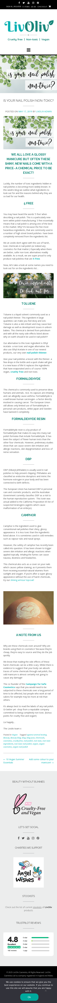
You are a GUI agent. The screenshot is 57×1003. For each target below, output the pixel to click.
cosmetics (7, 740)
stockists (37, 907)
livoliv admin (44, 111)
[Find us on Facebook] (19, 3)
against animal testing (37, 734)
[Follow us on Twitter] (24, 3)
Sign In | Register (13, 6)
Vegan (15, 734)
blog (24, 737)
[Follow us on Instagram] (33, 3)
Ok (29, 997)
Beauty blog (15, 737)
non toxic (38, 740)
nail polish (28, 740)
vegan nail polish (20, 746)
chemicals (40, 737)
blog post (31, 737)
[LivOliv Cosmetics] (28, 29)
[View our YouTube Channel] (28, 3)
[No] (45, 990)
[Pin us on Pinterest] (38, 3)
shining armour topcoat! (22, 580)
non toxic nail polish (23, 743)
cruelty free (18, 740)
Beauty (6, 737)
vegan (35, 743)
